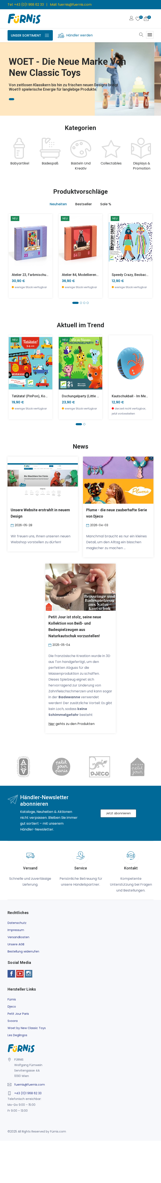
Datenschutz (17, 923)
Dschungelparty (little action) (85, 396)
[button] (9, 73)
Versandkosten (18, 937)
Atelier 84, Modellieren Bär (82, 275)
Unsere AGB (16, 944)
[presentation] (12, 154)
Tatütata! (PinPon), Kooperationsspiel (40, 396)
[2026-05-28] (13, 525)
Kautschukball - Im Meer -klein (135, 396)
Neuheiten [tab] (58, 204)
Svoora (13, 1021)
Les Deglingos (17, 1035)
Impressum (16, 930)
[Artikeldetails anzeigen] (14, 245)
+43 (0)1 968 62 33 (29, 4)
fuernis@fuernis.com (75, 4)
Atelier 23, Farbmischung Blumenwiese (41, 275)
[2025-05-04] (50, 645)
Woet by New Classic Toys (27, 1028)
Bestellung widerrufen (23, 951)
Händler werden (79, 35)
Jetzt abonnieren (118, 813)
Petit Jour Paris (18, 1014)
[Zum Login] (131, 19)
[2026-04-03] (88, 525)
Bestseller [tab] (83, 204)
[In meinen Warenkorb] (14, 235)
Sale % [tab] (105, 204)
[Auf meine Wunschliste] (14, 254)
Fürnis (12, 999)
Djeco (12, 1006)
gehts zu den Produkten (71, 723)
